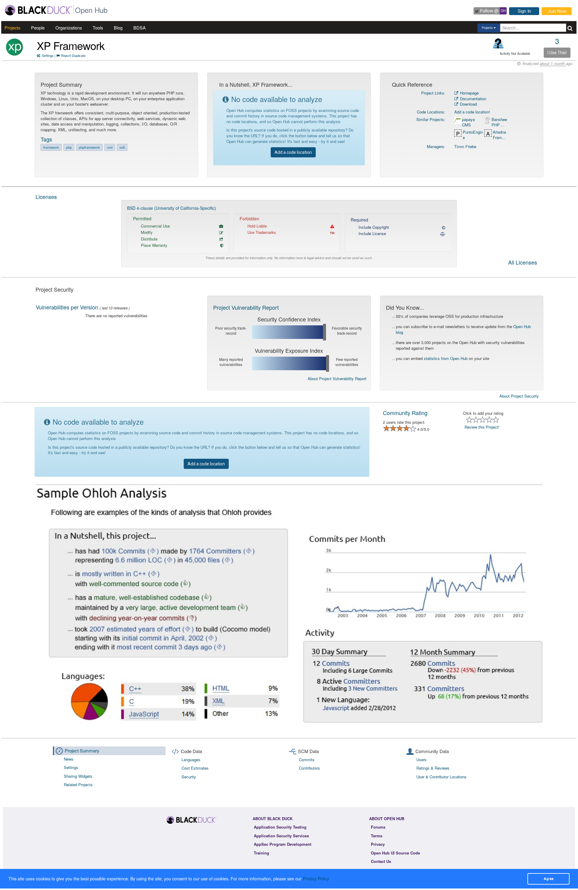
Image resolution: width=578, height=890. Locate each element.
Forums (378, 827)
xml (109, 147)
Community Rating (405, 413)
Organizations (68, 27)
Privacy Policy (316, 879)
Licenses (46, 196)
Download (468, 104)
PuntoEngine (473, 135)
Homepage (469, 93)
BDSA (139, 27)
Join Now (557, 11)
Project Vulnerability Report (246, 307)
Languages (191, 759)
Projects (12, 27)
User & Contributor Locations (441, 777)
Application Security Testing (280, 827)
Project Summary (82, 750)
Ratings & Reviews (432, 768)
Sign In (524, 11)
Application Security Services (281, 836)
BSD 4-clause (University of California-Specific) (171, 208)
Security (189, 777)
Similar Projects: (430, 119)
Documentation (472, 98)
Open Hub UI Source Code (395, 853)
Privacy (378, 844)
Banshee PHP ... (499, 122)
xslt (122, 147)
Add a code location (293, 152)
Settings (48, 55)
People (38, 27)
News (68, 759)
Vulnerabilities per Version (67, 307)
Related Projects (78, 784)
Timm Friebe (465, 146)
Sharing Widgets (78, 776)
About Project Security (519, 396)
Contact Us (381, 861)
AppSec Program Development (282, 844)
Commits (307, 759)
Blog (118, 27)
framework (51, 147)
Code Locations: (431, 112)
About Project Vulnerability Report (337, 378)
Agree (548, 878)
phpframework (89, 147)
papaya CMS (468, 122)
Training (261, 853)
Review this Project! (482, 427)
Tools (98, 27)
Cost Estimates (195, 768)
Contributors (309, 768)
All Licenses (522, 262)
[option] (289, 233)
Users (421, 759)
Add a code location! (472, 112)
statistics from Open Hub (446, 358)
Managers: (436, 146)
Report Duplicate (73, 55)
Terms (376, 836)
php (69, 147)
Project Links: (433, 93)
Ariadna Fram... (499, 135)
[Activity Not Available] (498, 43)
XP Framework (70, 45)
